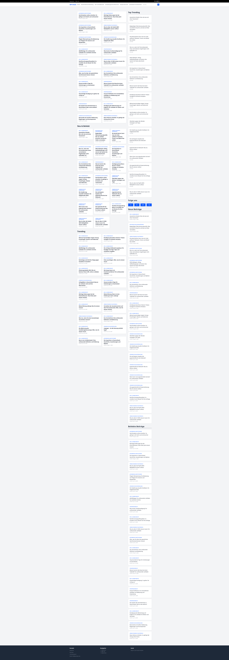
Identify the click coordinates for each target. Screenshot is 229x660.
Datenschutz (103, 652)
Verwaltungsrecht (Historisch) (112, 4)
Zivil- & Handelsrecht (99, 4)
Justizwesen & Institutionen (135, 4)
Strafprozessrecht (124, 4)
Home (78, 4)
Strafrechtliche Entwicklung (87, 4)
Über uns (77, 1)
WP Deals (73, 4)
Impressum (72, 1)
